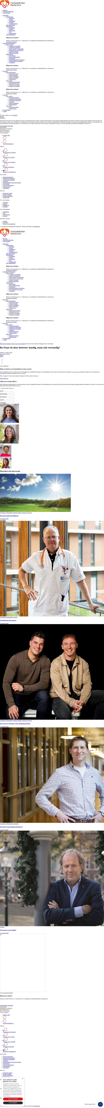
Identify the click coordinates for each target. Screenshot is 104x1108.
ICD (10, 32)
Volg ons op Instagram (8, 167)
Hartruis (11, 19)
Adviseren (11, 101)
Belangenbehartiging (14, 97)
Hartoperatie (12, 30)
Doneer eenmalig (13, 75)
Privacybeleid (14, 1096)
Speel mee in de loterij (14, 85)
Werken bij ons (12, 108)
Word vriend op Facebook (9, 152)
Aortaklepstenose (13, 23)
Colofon (5, 221)
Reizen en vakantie (13, 51)
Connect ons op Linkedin (9, 162)
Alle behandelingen (10, 34)
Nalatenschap (12, 79)
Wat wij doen (9, 96)
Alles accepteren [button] (13, 1099)
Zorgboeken (6, 188)
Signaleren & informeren (15, 99)
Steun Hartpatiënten (11, 72)
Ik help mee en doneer (11, 42)
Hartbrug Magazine (14, 103)
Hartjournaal (12, 58)
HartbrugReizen (13, 104)
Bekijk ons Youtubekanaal (9, 172)
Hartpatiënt (5, 15)
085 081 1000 (6, 135)
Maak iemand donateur (14, 82)
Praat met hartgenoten (8, 11)
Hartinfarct (11, 18)
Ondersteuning (9, 54)
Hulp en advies (9, 44)
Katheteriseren (12, 33)
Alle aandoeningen (10, 25)
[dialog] (13, 1091)
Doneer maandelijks (14, 76)
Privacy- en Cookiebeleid (9, 224)
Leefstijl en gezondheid (14, 46)
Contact (5, 111)
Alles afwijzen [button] (13, 1103)
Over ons (5, 95)
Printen (1, 355)
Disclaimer (5, 222)
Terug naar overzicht (5, 354)
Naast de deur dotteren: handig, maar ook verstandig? (13, 343)
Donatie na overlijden (14, 86)
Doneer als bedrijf (13, 78)
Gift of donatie (6, 13)
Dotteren (11, 29)
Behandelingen (9, 26)
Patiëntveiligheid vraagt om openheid (12, 182)
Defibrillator (12, 27)
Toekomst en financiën (14, 47)
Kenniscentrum (6, 110)
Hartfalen (11, 22)
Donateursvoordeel (13, 74)
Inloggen (5, 10)
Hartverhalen (12, 55)
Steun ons (5, 71)
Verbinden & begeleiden (15, 100)
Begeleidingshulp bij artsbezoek (16, 59)
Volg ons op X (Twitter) (9, 157)
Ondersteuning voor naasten (16, 61)
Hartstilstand (12, 21)
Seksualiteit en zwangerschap (16, 50)
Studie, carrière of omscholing (16, 49)
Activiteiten (12, 62)
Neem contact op (4, 378)
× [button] (22, 1078)
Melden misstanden (13, 53)
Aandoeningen (9, 17)
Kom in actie (9, 80)
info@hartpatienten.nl (8, 143)
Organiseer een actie (14, 83)
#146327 (15, 115)
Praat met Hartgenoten (14, 57)
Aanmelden (3, 403)
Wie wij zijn (9, 106)
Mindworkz (37, 226)
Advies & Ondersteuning (9, 43)
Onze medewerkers (13, 107)
